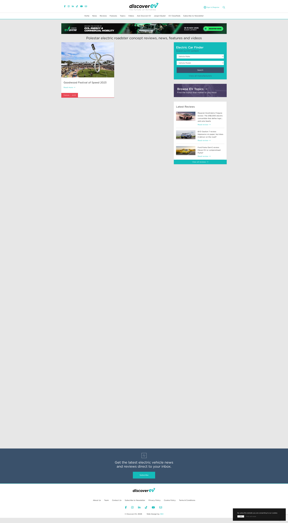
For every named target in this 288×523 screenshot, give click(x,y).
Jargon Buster (160, 16)
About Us (97, 500)
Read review (203, 125)
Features (113, 16)
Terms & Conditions (187, 500)
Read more (68, 87)
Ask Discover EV (144, 16)
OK (241, 516)
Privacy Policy (154, 500)
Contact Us (116, 500)
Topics (122, 16)
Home (86, 16)
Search (200, 70)
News (94, 16)
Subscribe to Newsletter (193, 16)
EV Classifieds (174, 16)
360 (161, 514)
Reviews (103, 16)
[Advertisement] (200, 184)
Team (106, 500)
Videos (131, 16)
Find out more (251, 516)
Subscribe (144, 475)
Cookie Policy (170, 500)
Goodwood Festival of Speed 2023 (85, 82)
